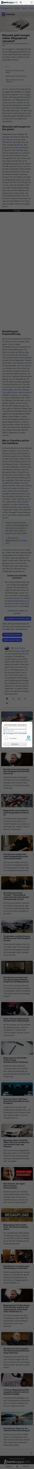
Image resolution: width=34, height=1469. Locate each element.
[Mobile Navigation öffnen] (31, 2)
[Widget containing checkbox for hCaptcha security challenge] (18, 738)
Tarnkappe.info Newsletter (16, 733)
